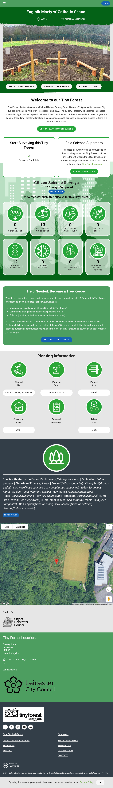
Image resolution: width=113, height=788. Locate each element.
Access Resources (84, 171)
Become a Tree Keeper (56, 340)
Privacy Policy (86, 782)
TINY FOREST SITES (68, 740)
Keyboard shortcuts (78, 604)
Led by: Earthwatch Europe (56, 129)
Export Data (56, 191)
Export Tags (11, 515)
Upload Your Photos (56, 86)
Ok (100, 782)
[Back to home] (56, 3)
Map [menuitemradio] (7, 526)
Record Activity (89, 86)
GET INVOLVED (65, 750)
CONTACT (63, 755)
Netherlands (8, 745)
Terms (110, 604)
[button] (4, 3)
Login (106, 3)
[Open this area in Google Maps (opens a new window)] (5, 603)
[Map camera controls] (109, 589)
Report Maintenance (21, 86)
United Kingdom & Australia (16, 740)
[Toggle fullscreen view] (109, 527)
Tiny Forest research (92, 164)
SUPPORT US (64, 745)
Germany (7, 750)
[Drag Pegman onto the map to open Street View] (109, 599)
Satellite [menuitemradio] (20, 526)
